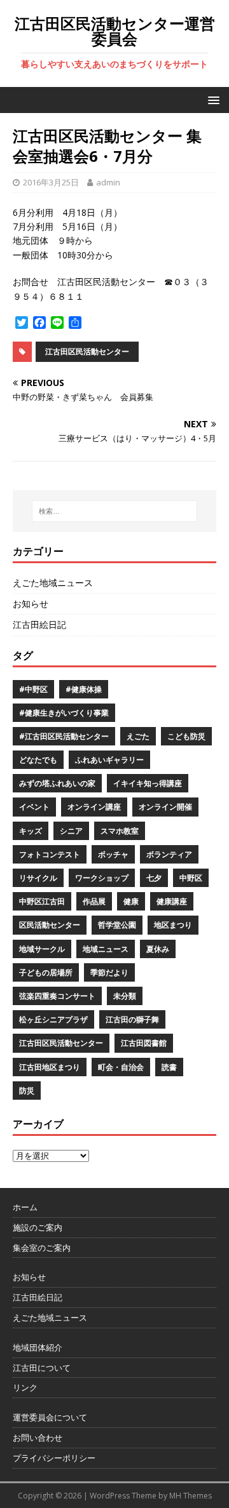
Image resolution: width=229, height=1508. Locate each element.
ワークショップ (101, 877)
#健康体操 (84, 689)
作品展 (94, 901)
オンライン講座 (94, 806)
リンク (25, 1387)
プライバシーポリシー (54, 1458)
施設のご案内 (37, 1227)
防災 (26, 1090)
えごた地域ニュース (53, 583)
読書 (169, 1067)
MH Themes (190, 1495)
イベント (34, 806)
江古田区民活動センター (87, 351)
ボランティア (169, 854)
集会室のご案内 (42, 1247)
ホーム (25, 1207)
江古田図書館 (144, 1043)
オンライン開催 (165, 806)
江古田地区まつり (49, 1067)
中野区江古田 (42, 901)
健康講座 (171, 901)
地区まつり (173, 924)
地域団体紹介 (37, 1347)
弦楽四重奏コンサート (57, 996)
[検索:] (114, 511)
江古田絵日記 (39, 624)
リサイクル (38, 877)
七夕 (154, 877)
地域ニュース (105, 949)
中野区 (190, 877)
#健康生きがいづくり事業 (64, 712)
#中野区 (33, 689)
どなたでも (38, 759)
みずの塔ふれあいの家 (57, 783)
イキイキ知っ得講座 (147, 783)
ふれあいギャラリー (109, 759)
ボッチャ (113, 854)
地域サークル (42, 949)
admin (108, 182)
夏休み (157, 949)
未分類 (124, 996)
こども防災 (186, 736)
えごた (138, 736)
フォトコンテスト (49, 854)
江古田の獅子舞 (132, 1019)
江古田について (42, 1367)
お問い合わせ (37, 1437)
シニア (71, 830)
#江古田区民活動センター (64, 736)
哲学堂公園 (117, 924)
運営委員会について (50, 1417)
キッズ (30, 830)
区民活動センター (49, 924)
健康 (131, 901)
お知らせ (30, 603)
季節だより (109, 972)
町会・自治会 (121, 1067)
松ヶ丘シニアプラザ (53, 1019)
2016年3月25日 (51, 182)
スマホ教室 (120, 830)
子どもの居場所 (46, 972)
